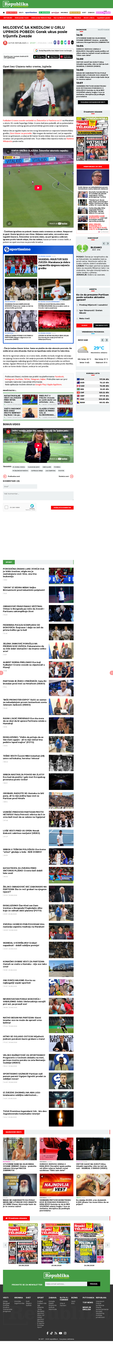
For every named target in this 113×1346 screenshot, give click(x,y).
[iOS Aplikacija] (52, 57)
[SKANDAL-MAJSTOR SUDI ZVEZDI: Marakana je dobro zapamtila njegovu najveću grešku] (21, 266)
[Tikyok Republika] (52, 1333)
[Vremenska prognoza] (83, 349)
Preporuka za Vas (93, 166)
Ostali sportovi (40, 1318)
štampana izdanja (17, 1218)
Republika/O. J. (21, 43)
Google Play (40, 384)
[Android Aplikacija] (39, 57)
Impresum (100, 1301)
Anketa (93, 289)
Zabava (91, 12)
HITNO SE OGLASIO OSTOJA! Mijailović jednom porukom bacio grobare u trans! (24, 1037)
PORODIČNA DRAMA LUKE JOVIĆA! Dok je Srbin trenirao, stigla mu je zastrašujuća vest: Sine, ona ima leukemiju (23, 573)
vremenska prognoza (93, 332)
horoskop (93, 238)
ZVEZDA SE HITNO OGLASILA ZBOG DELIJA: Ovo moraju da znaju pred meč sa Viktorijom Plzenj (53, 337)
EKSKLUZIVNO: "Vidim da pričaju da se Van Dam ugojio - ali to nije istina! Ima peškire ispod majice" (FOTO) (23, 740)
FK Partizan (9, 333)
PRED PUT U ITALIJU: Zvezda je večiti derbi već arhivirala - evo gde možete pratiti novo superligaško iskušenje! (47, 399)
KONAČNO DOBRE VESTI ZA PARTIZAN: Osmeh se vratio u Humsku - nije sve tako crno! (25, 964)
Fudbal (5, 404)
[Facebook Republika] (48, 1333)
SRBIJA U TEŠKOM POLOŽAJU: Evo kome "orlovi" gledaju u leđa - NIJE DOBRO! (24, 850)
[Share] (5, 1140)
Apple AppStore (54, 384)
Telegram (35, 379)
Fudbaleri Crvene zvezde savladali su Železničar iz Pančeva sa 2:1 (32, 120)
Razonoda (53, 1309)
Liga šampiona (50, 470)
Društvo (6, 1307)
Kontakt (99, 1311)
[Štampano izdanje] (23, 1243)
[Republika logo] (15, 4)
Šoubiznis (52, 1305)
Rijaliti (51, 1303)
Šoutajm (40, 1321)
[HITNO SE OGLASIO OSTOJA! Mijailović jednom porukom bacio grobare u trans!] (61, 1043)
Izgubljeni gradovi (104, 18)
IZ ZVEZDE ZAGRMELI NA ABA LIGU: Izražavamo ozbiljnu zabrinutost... (21, 1093)
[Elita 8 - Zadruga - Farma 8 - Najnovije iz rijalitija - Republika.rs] (103, 12)
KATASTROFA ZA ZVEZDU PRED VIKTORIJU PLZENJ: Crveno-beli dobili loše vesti (22, 870)
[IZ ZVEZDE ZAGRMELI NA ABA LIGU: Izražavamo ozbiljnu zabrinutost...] (61, 1099)
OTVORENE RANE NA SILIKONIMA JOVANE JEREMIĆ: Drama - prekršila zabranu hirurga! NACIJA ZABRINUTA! (92, 40)
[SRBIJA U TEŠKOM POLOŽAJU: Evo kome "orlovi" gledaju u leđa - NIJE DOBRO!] (61, 856)
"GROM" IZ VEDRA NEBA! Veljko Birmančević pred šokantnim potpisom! (24, 588)
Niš (79, 340)
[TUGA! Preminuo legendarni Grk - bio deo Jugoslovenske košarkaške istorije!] (61, 1118)
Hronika (64, 12)
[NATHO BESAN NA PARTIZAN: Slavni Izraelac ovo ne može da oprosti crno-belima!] (61, 1024)
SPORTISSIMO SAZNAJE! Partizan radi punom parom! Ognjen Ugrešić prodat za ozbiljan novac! (24, 1076)
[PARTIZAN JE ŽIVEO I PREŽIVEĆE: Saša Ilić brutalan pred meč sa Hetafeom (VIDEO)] (61, 688)
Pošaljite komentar (62, 507)
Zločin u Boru (89, 18)
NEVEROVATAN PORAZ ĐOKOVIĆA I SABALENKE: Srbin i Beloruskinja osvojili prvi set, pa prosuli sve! (24, 1001)
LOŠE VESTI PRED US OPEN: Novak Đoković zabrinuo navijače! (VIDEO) (21, 831)
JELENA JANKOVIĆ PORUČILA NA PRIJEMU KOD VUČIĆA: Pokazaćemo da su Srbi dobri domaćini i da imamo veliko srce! (24, 647)
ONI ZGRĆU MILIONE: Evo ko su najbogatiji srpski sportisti (19, 981)
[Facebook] (55, 42)
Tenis (39, 1309)
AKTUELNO (8, 18)
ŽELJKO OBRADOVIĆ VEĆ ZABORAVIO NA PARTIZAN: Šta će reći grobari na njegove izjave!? (25, 889)
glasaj (84, 325)
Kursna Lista (93, 373)
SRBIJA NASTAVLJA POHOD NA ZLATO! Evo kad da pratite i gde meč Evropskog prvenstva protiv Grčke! (24, 777)
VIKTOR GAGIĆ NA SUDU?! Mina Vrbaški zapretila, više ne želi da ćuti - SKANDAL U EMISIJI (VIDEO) (92, 64)
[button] (104, 243)
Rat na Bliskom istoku (63, 18)
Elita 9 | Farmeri (64, 1299)
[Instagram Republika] (65, 1333)
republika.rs (54, 1339)
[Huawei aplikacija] (66, 57)
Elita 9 (79, 1162)
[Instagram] (69, 42)
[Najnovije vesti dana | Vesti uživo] (44, 12)
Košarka (40, 1307)
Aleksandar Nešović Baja (41, 18)
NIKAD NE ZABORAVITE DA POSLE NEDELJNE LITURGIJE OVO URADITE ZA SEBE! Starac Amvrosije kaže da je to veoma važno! (92, 76)
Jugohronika (19, 1303)
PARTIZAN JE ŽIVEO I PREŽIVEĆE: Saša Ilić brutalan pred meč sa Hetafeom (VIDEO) (25, 682)
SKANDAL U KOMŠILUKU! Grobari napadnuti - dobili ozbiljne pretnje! (21, 944)
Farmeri (63, 1305)
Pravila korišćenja (100, 1304)
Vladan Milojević (34, 467)
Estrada (6, 1162)
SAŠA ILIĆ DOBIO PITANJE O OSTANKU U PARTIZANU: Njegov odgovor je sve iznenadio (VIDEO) (19, 337)
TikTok (27, 379)
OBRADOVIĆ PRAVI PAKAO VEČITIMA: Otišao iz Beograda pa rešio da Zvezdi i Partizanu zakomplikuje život (23, 609)
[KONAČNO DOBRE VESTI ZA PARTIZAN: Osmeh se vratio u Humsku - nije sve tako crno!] (61, 968)
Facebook (59, 376)
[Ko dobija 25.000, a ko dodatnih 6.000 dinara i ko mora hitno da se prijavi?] (93, 1185)
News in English (87, 1308)
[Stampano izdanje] (92, 138)
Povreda (57, 467)
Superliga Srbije (37, 470)
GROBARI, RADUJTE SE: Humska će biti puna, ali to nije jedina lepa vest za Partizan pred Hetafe (23, 796)
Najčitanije (103, 30)
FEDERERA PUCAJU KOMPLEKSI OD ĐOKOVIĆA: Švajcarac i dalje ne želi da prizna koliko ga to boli (19, 306)
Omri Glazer (47, 467)
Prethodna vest (14, 476)
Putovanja (88, 1298)
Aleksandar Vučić (22, 18)
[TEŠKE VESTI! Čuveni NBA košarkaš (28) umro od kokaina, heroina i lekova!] (61, 763)
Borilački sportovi (40, 1312)
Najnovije (81, 30)
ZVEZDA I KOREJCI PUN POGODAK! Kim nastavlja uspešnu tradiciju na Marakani (23, 925)
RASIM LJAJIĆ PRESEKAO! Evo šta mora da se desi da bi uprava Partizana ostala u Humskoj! (24, 721)
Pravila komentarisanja (102, 1308)
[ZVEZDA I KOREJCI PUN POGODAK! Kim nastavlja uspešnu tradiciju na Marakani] (61, 931)
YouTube (19, 379)
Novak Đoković (10, 301)
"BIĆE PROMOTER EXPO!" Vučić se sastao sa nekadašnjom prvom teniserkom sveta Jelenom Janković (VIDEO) (25, 702)
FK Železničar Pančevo (20, 470)
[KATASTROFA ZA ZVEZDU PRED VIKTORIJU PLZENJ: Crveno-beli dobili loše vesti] (61, 875)
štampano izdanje (93, 112)
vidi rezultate (101, 325)
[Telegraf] (65, 42)
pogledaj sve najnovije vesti (93, 102)
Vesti (21, 12)
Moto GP (40, 1315)
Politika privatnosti (100, 1316)
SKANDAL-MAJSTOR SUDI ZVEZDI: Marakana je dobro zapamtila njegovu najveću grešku (54, 264)
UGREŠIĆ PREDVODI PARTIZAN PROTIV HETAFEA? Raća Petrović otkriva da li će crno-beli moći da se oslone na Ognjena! (24, 814)
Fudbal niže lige (41, 1304)
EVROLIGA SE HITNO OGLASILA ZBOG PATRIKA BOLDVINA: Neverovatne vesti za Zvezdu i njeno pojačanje (53, 306)
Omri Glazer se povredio (21, 133)
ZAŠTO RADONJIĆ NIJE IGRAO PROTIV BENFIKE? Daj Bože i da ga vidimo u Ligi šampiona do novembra (12, 412)
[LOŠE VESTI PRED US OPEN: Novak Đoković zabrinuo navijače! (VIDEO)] (61, 837)
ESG (73, 1303)
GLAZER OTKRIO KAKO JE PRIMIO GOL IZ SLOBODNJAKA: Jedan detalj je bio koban (47, 412)
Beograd (6, 1303)
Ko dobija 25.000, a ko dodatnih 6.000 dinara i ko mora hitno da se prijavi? (92, 1202)
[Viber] (58, 42)
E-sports (40, 1323)
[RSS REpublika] (61, 1333)
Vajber (43, 379)
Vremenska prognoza (7, 1310)
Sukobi (28, 1305)
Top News (88, 1302)
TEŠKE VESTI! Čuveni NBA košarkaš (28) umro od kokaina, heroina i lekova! (23, 757)
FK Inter (61, 470)
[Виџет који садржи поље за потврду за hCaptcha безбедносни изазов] (19, 507)
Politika (6, 1305)
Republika (101, 1298)
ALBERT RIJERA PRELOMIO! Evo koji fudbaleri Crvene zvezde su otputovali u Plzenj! (24, 665)
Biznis (74, 1298)
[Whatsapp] (62, 42)
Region (29, 1303)
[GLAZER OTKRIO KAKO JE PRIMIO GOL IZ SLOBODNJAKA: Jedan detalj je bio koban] (65, 413)
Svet (84, 12)
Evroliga (40, 1325)
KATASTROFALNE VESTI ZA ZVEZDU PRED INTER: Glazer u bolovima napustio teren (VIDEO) (12, 399)
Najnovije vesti (14, 1132)
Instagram (9, 379)
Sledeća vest (64, 476)
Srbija (5, 1301)
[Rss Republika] (56, 1333)
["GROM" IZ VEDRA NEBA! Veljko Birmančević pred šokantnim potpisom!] (61, 594)
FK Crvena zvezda (44, 256)
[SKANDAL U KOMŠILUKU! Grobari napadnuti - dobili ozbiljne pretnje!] (61, 950)
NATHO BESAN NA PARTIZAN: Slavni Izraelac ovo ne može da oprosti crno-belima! (22, 1020)
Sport (33, 43)
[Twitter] (72, 42)
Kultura (51, 1307)
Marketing (100, 1313)
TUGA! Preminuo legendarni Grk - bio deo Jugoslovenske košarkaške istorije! (25, 1112)
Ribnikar (77, 18)
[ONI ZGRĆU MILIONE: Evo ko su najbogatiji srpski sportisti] (61, 987)
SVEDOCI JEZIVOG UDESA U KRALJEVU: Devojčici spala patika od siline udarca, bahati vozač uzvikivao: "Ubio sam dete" (92, 52)
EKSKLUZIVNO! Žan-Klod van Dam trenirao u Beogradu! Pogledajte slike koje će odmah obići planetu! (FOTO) (22, 908)
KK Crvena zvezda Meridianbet (49, 301)
